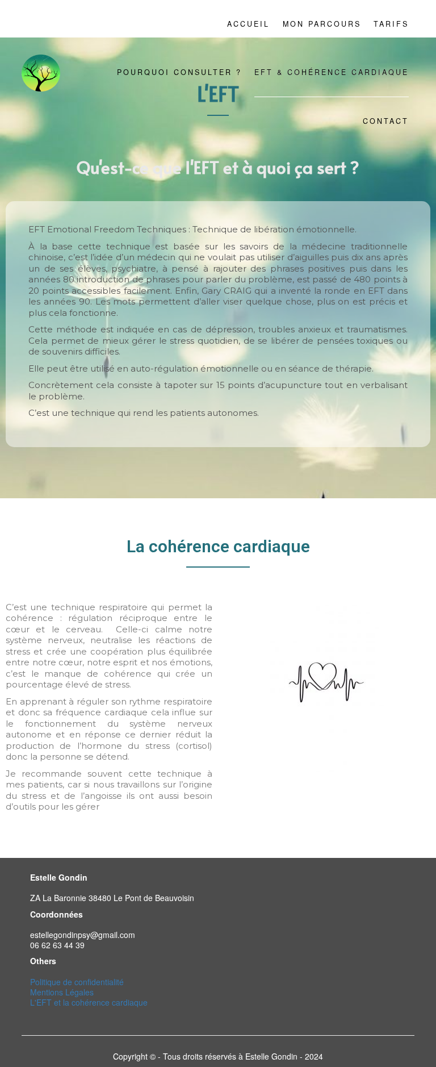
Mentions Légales (62, 992)
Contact (386, 121)
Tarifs (391, 24)
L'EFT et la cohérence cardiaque (89, 1002)
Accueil (248, 24)
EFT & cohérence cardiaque (331, 72)
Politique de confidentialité (77, 981)
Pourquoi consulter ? (179, 72)
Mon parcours (322, 24)
